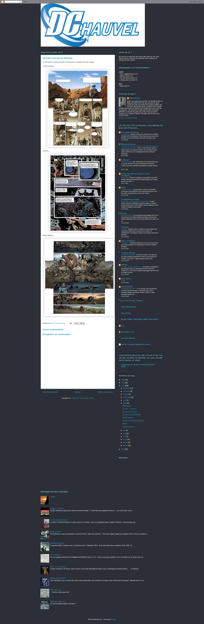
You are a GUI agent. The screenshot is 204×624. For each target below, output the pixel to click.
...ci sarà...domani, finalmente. (131, 267)
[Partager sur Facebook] (81, 323)
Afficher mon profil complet (128, 118)
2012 (123, 386)
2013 (123, 383)
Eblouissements (126, 215)
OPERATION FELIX (57, 543)
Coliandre (124, 227)
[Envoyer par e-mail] (75, 323)
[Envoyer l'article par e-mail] (70, 323)
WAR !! (125, 424)
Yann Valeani (126, 279)
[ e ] (122, 326)
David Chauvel (134, 98)
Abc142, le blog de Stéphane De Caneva (135, 344)
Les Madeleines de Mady (130, 199)
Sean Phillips (126, 313)
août (125, 400)
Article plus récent (50, 392)
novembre (126, 391)
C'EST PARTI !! (55, 555)
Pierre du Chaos (126, 162)
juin (124, 430)
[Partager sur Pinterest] (84, 323)
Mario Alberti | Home (128, 307)
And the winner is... (129, 427)
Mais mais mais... (56, 590)
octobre (126, 394)
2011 (123, 449)
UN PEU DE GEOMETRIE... (132, 415)
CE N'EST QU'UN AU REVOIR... (134, 421)
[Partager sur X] (79, 323)
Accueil (77, 392)
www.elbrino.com (127, 332)
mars (125, 439)
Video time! (125, 177)
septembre (127, 397)
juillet (125, 403)
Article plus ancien (105, 392)
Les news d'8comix (128, 338)
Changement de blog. (128, 255)
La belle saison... (126, 189)
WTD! (123, 280)
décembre (126, 388)
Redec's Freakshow (128, 241)
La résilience (125, 134)
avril (124, 436)
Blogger (113, 619)
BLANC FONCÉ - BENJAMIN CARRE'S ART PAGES (139, 319)
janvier (125, 445)
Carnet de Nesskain (128, 253)
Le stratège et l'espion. (128, 289)
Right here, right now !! (58, 601)
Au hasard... (125, 243)
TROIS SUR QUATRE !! (58, 578)
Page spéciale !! (55, 532)
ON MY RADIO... (128, 418)
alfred (123, 187)
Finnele (124, 213)
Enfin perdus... (128, 406)
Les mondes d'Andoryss (130, 132)
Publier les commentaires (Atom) (83, 398)
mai (124, 433)
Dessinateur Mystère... (130, 412)
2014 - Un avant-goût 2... (58, 567)
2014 (123, 380)
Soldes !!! (124, 229)
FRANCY (124, 265)
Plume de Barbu (127, 287)
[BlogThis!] (77, 323)
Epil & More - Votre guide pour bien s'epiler (135, 201)
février (125, 442)
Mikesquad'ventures (128, 144)
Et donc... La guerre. (130, 409)
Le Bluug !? (125, 160)
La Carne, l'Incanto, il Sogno (131, 300)
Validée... (53, 497)
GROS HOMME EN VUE (58, 520)
